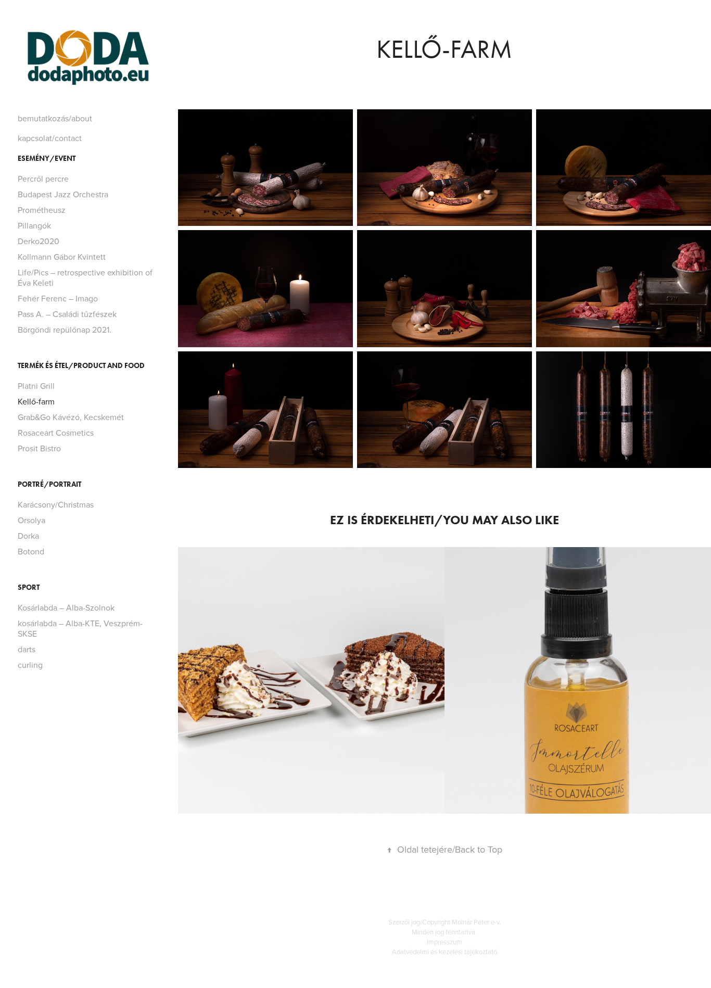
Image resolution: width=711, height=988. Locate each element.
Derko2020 (38, 241)
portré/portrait (49, 484)
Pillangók (34, 225)
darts (26, 649)
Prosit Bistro (39, 448)
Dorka (28, 535)
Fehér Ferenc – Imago (58, 298)
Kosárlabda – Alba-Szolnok (66, 607)
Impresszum (444, 941)
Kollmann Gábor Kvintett (62, 256)
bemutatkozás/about (55, 118)
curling (30, 664)
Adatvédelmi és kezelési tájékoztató (444, 951)
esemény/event (46, 158)
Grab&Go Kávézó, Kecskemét (71, 417)
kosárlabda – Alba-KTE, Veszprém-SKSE (80, 628)
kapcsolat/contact (50, 138)
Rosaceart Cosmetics (56, 432)
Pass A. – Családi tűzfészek (67, 314)
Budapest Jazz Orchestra (63, 194)
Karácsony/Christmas (56, 504)
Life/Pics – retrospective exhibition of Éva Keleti (85, 277)
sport (29, 587)
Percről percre (43, 178)
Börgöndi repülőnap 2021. (64, 329)
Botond (31, 551)
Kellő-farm (36, 401)
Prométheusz (42, 210)
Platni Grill (36, 385)
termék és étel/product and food (81, 365)
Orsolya (31, 520)
